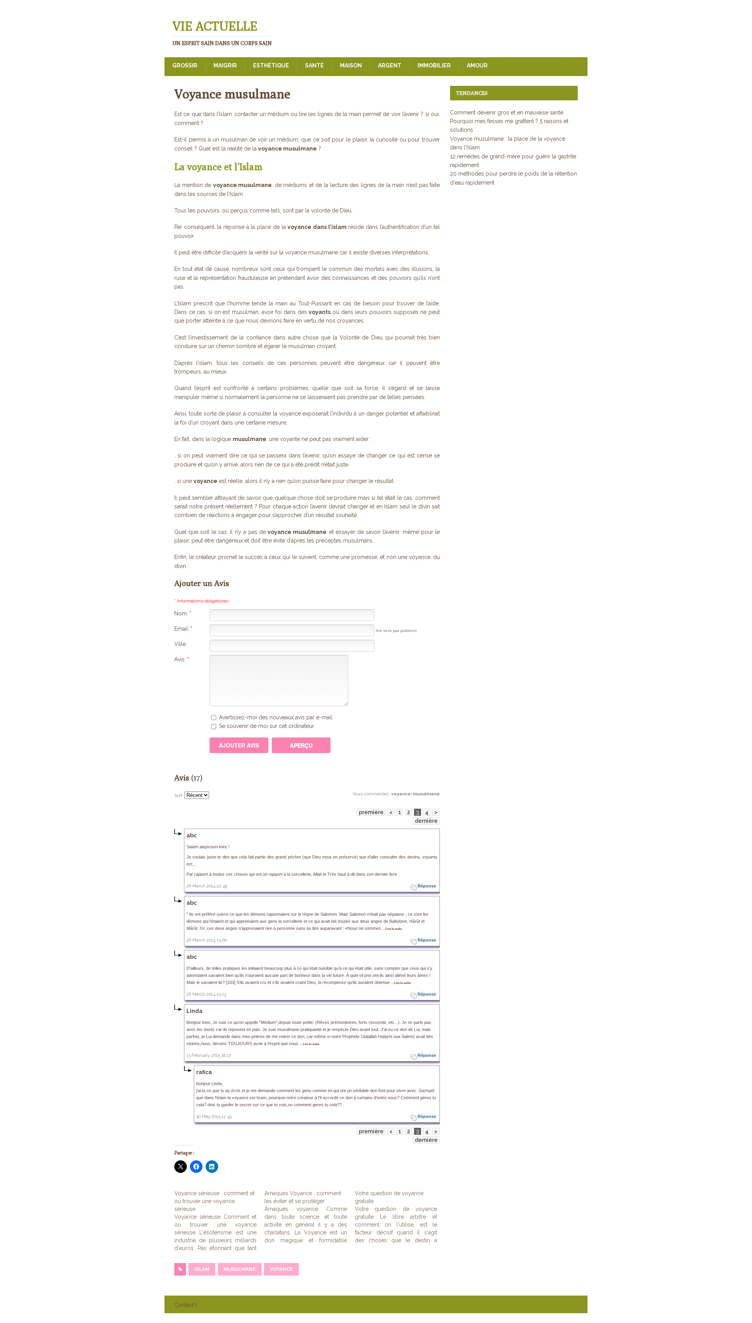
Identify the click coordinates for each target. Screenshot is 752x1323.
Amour (477, 65)
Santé (314, 65)
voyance (281, 1269)
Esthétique (271, 65)
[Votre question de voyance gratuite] (400, 1216)
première (371, 812)
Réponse (427, 886)
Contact (184, 1305)
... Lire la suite (392, 929)
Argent (389, 65)
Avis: (181, 659)
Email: (183, 629)
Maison (351, 65)
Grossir (184, 65)
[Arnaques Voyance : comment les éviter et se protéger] (309, 1216)
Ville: (180, 644)
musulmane (240, 1269)
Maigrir (225, 65)
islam (202, 1269)
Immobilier (434, 65)
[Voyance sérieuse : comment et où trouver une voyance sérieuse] (219, 1220)
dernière (426, 821)
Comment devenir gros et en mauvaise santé (506, 112)
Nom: (182, 613)
